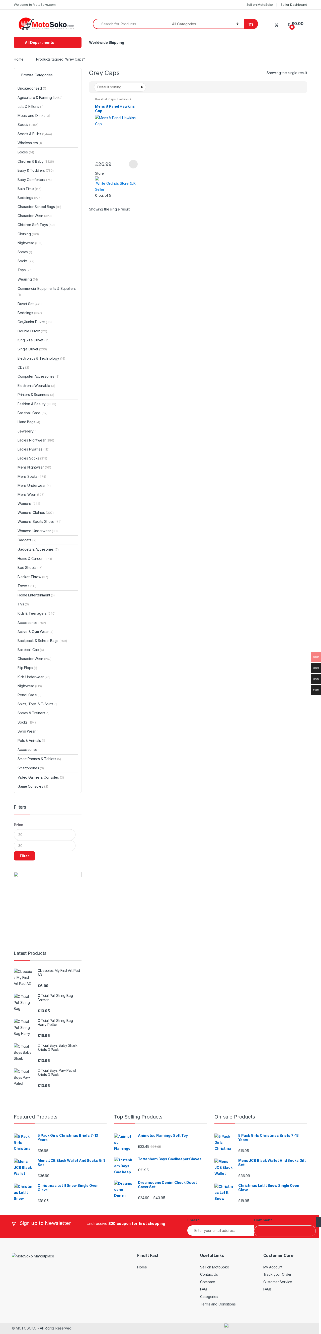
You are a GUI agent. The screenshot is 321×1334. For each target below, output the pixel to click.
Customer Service (277, 1282)
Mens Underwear (34, 485)
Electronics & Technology (41, 358)
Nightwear (30, 243)
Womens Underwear (38, 531)
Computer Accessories (38, 376)
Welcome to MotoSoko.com (35, 5)
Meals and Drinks (34, 115)
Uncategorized (32, 88)
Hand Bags (29, 422)
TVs (23, 604)
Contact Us (209, 1274)
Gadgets (27, 540)
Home (18, 59)
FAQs (267, 1289)
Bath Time (29, 188)
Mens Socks (32, 476)
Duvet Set (30, 304)
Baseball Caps (105, 99)
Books (26, 152)
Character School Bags (39, 206)
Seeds (28, 124)
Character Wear (35, 215)
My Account (273, 1267)
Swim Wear (29, 731)
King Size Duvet (33, 340)
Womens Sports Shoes (39, 521)
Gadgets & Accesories (38, 549)
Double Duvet (32, 331)
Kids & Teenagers (36, 613)
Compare (207, 1282)
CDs (23, 367)
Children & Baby (36, 161)
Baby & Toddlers (36, 170)
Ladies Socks (32, 458)
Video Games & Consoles (41, 777)
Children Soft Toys (36, 225)
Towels (27, 586)
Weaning (28, 279)
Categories (209, 1296)
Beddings (30, 197)
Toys (25, 270)
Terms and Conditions (217, 1304)
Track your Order (277, 1274)
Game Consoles (33, 786)
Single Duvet (32, 349)
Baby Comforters (35, 179)
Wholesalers (30, 143)
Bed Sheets (30, 567)
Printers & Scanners (36, 394)
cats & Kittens (30, 106)
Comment (263, 1220)
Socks (26, 261)
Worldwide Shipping (106, 42)
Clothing (28, 234)
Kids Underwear (34, 677)
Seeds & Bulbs (35, 134)
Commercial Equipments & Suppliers (46, 291)
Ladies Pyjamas (33, 449)
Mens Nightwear (34, 467)
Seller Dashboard (294, 5)
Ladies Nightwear (36, 440)
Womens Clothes (36, 512)
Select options (133, 164)
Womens (29, 503)
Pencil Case (29, 695)
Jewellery (28, 431)
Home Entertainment (36, 595)
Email (193, 1220)
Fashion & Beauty (37, 404)
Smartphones (31, 768)
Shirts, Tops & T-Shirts (37, 704)
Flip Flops (27, 667)
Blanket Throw (33, 577)
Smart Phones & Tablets (39, 759)
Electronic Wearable (36, 385)
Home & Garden (35, 558)
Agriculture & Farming (40, 97)
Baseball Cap (31, 649)
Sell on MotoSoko (260, 5)
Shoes (25, 252)
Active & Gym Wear (35, 631)
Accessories (32, 622)
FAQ (203, 1289)
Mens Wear (31, 494)
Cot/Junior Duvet (35, 322)
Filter (24, 856)
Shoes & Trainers (33, 713)
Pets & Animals (31, 740)
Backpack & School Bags (42, 640)
